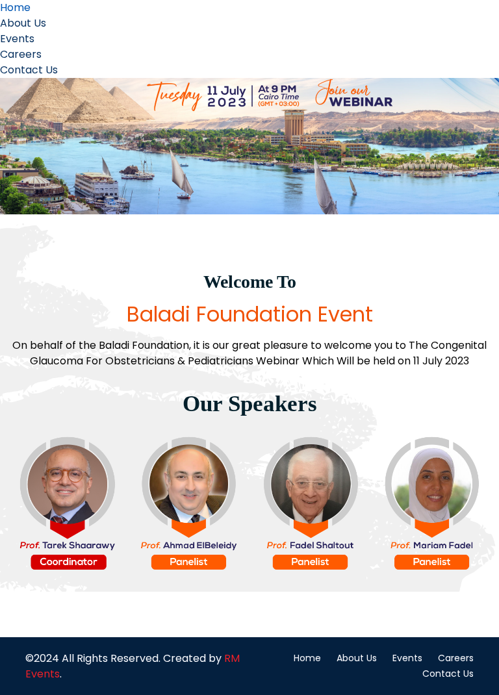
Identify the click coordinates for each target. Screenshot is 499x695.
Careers (21, 54)
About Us (23, 23)
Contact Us (29, 69)
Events (17, 38)
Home (15, 7)
